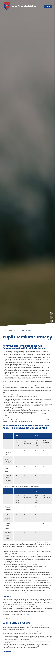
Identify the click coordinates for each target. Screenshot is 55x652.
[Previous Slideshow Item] (51, 317)
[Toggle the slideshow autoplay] (51, 321)
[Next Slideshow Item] (51, 313)
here (28, 614)
